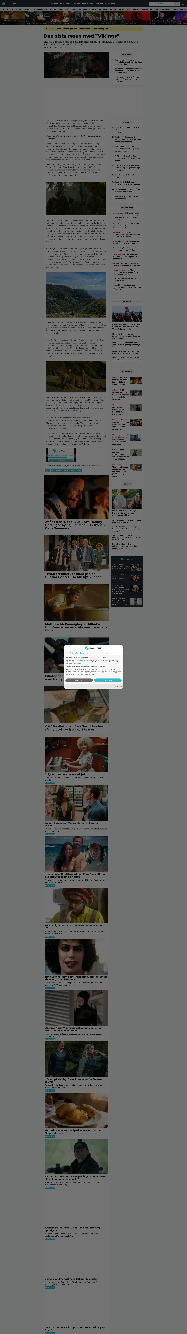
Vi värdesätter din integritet (79, 653)
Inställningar (79, 680)
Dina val (108, 653)
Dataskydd (118, 686)
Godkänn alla (108, 680)
